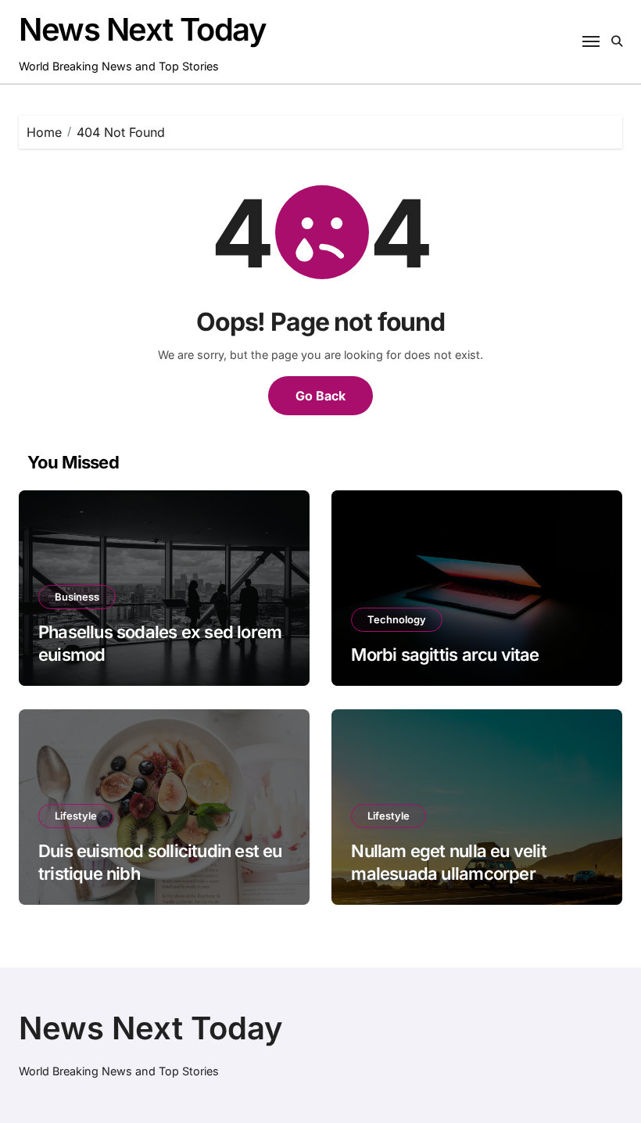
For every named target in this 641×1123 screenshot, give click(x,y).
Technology (396, 619)
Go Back (320, 396)
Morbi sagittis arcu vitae (445, 654)
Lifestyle (76, 815)
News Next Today (142, 29)
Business (77, 596)
